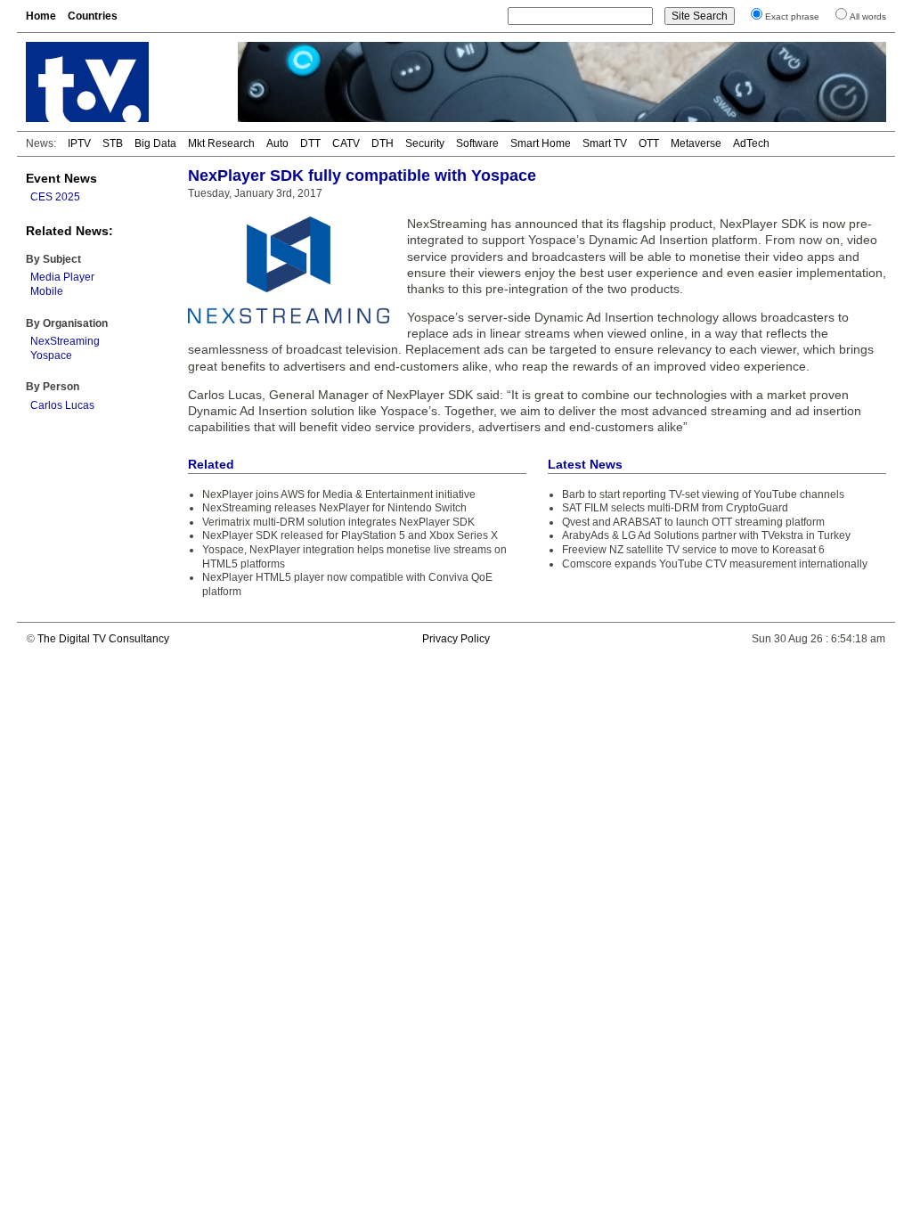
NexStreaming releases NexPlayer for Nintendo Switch (334, 508)
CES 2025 (55, 197)
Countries (93, 16)
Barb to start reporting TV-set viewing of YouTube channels (703, 494)
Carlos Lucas (62, 405)
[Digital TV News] (121, 82)
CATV (346, 143)
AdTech (751, 143)
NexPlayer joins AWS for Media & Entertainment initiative (339, 494)
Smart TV (604, 143)
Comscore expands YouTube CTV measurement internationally (714, 564)
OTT (649, 143)
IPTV (79, 143)
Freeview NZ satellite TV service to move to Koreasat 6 (693, 549)
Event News (61, 178)
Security (424, 143)
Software (477, 143)
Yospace (51, 355)
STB (112, 143)
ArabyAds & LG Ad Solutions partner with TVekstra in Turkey (706, 535)
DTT (310, 143)
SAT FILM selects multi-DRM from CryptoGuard (675, 508)
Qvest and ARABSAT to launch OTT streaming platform (693, 522)
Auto (277, 143)
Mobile (46, 291)
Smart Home (540, 143)
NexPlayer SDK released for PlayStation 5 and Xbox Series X (350, 535)
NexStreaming (65, 341)
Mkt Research (221, 143)
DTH (382, 143)
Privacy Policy (456, 639)
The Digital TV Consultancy (103, 639)
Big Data (155, 143)
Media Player (62, 277)
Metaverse (696, 143)
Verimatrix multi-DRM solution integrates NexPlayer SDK (338, 522)
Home (41, 16)
